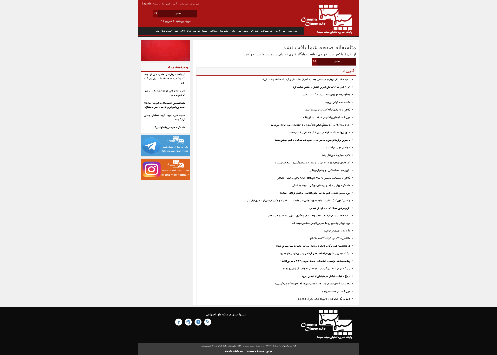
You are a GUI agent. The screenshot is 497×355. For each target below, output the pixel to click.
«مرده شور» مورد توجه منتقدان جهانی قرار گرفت (164, 117)
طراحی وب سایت (264, 351)
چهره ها (205, 31)
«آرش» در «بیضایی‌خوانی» (337, 231)
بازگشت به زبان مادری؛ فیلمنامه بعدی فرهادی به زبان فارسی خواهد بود (315, 253)
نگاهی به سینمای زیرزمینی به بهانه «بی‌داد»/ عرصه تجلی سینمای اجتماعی (313, 178)
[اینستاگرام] (198, 322)
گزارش (277, 31)
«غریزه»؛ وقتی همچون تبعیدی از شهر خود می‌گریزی (164, 93)
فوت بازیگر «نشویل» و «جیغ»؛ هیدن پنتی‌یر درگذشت (323, 299)
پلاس (157, 31)
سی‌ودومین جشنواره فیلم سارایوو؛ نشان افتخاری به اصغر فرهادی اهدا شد (315, 193)
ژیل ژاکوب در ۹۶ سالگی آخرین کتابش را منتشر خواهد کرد (321, 87)
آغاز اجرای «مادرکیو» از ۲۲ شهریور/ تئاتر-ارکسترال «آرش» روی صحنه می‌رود (312, 163)
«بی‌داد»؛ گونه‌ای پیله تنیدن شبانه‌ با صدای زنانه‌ (326, 117)
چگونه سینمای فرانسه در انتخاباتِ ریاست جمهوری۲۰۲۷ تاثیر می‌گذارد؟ (315, 261)
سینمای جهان (243, 31)
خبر (284, 31)
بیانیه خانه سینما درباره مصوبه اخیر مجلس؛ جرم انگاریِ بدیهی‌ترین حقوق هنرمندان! (309, 216)
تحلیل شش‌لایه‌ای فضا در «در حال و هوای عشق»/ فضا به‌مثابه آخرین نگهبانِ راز (312, 284)
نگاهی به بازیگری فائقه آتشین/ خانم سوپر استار (327, 110)
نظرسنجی (183, 4)
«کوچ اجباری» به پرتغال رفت (336, 155)
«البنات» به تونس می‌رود (337, 102)
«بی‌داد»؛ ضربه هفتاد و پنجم (336, 291)
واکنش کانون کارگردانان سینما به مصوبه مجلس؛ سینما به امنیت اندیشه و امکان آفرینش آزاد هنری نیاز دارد (298, 201)
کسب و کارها (167, 31)
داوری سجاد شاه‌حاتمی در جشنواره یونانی (329, 170)
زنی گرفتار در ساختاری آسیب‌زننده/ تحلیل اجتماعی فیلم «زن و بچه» (316, 269)
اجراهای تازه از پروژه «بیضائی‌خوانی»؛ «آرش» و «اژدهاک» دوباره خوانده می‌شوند (310, 125)
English (146, 4)
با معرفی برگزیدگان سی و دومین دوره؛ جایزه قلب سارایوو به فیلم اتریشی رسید (312, 140)
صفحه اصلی (293, 31)
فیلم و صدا (224, 31)
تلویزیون (196, 31)
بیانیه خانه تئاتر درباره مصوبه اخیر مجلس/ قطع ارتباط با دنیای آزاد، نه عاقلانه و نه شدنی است (304, 80)
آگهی (174, 4)
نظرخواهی (194, 4)
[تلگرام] (178, 322)
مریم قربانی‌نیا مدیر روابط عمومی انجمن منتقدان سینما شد (321, 223)
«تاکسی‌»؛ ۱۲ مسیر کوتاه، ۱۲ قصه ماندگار (330, 238)
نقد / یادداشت (266, 31)
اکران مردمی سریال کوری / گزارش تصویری (329, 208)
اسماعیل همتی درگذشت (338, 148)
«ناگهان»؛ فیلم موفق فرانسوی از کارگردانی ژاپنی (326, 95)
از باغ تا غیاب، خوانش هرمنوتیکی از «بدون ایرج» (326, 276)
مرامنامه (156, 4)
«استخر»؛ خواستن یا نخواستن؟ (170, 127)
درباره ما (166, 4)
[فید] (207, 322)
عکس (233, 31)
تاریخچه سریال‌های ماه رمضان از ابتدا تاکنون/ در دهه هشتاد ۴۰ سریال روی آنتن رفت (164, 79)
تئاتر (176, 31)
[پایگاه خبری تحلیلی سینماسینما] (331, 20)
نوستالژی (214, 31)
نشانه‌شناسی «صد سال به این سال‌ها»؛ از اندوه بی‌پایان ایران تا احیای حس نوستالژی (164, 105)
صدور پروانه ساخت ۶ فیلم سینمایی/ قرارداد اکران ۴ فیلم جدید (319, 132)
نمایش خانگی (185, 31)
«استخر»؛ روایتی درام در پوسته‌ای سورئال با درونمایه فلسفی (321, 185)
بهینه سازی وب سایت (244, 351)
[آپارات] (188, 322)
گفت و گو (255, 31)
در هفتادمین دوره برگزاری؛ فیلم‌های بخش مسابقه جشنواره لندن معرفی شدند (312, 246)
